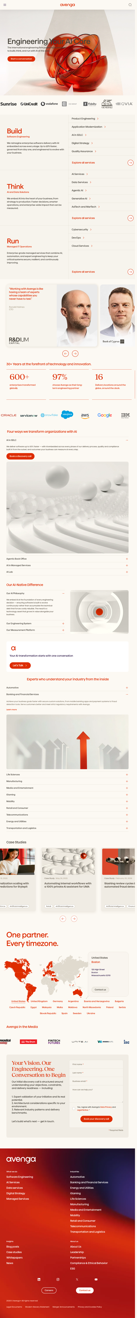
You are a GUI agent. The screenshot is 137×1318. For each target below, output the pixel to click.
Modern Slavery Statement (37, 1307)
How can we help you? (83, 1090)
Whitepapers (14, 1257)
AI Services (13, 1182)
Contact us (100, 989)
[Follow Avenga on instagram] (58, 1279)
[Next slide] (75, 353)
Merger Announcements (64, 1307)
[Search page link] (130, 5)
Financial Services (54, 906)
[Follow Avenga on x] (77, 1279)
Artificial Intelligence (75, 906)
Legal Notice (82, 1110)
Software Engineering (19, 1176)
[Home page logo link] (67, 5)
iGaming (75, 1193)
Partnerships (78, 1257)
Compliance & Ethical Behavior (89, 1263)
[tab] (18, 1001)
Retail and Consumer (83, 1220)
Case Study (49, 878)
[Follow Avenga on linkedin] (39, 1279)
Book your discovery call (96, 1119)
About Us (75, 1246)
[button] (67, 688)
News (9, 1263)
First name (77, 1064)
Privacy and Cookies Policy (90, 1307)
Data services (14, 1187)
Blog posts (12, 1246)
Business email (79, 1081)
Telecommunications (83, 1226)
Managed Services (17, 1198)
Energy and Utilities (82, 1187)
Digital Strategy (15, 1193)
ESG (72, 1268)
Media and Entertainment (85, 1209)
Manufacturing (79, 1204)
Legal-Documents (14, 1307)
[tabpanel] (108, 974)
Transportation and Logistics (87, 1231)
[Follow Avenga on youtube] (96, 1279)
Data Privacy (106, 1107)
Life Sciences (78, 1198)
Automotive (77, 1176)
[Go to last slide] (65, 353)
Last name (77, 1073)
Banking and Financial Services (89, 1182)
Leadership (77, 1252)
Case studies (14, 1252)
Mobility (75, 1215)
